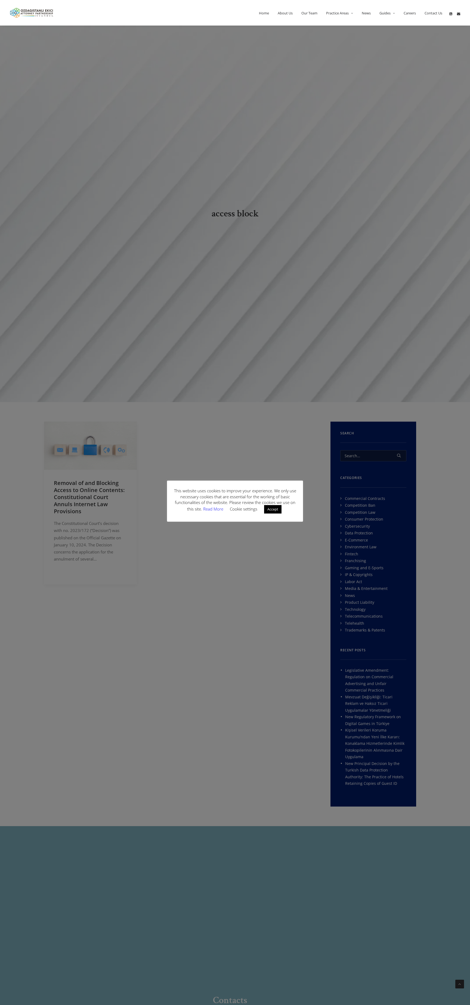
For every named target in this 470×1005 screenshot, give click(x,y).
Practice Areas (337, 13)
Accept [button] (272, 509)
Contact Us (433, 13)
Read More (213, 509)
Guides (385, 13)
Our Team (309, 13)
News (366, 13)
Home (264, 13)
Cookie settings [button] (243, 509)
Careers (410, 13)
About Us (285, 13)
